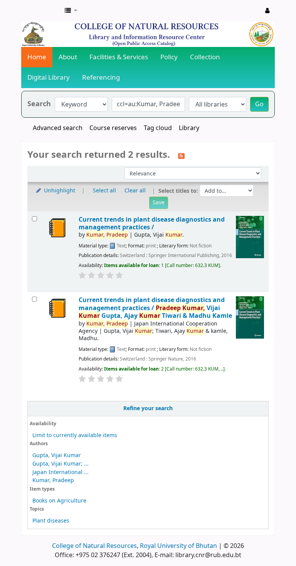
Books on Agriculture (59, 501)
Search (39, 104)
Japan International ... (60, 472)
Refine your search (148, 408)
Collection (205, 57)
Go (259, 104)
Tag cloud (158, 128)
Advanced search (57, 128)
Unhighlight (58, 191)
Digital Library (48, 77)
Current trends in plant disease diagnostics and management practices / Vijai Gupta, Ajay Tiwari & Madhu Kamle (155, 308)
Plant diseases (50, 521)
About (68, 57)
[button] (71, 10)
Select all (104, 191)
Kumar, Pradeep (53, 480)
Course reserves (113, 128)
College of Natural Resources (94, 546)
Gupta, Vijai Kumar (56, 455)
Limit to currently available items (74, 435)
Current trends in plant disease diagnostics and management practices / (152, 223)
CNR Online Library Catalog (41, 10)
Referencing (101, 77)
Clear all (135, 191)
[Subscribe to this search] (181, 155)
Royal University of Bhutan (178, 546)
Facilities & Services (118, 57)
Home (36, 57)
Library (189, 128)
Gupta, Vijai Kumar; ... (60, 464)
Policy (169, 57)
